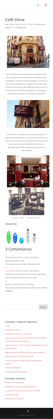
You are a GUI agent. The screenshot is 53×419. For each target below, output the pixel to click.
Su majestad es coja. (13, 330)
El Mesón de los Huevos (14, 398)
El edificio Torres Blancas (14, 382)
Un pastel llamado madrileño (16, 372)
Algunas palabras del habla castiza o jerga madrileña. (25, 352)
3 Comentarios (20, 27)
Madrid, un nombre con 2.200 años (18, 334)
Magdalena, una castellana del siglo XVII (20, 386)
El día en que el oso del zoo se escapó (19, 356)
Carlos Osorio (14, 24)
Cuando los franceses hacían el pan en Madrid (22, 390)
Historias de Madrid (12, 367)
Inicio (7, 326)
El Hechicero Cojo (12, 394)
